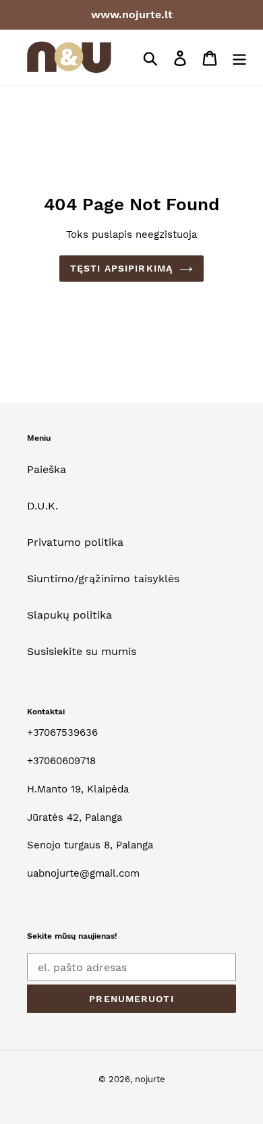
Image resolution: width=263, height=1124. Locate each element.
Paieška (46, 469)
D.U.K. (42, 505)
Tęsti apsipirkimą (121, 268)
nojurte (150, 1079)
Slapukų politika (69, 614)
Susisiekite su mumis (81, 651)
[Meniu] (239, 57)
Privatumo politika (75, 542)
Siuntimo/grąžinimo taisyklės (103, 578)
